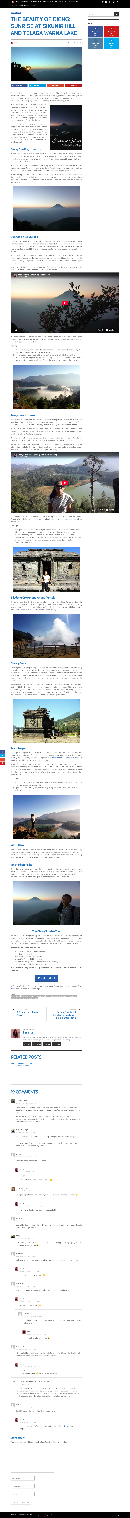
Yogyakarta (16, 13)
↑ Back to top (114, 1515)
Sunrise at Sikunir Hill (18, 998)
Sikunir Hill (72, 996)
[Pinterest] (110, 2)
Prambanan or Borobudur (63, 757)
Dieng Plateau (41, 996)
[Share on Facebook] (71, 43)
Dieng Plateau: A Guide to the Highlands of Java (21, 1065)
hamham (19, 1254)
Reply (34, 1103)
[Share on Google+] (77, 43)
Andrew (19, 1218)
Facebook (38, 1044)
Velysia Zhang (21, 1101)
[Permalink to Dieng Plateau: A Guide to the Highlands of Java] (22, 1074)
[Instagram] (106, 2)
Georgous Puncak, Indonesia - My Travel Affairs (30, 1382)
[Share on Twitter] (74, 43)
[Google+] (102, 2)
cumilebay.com (22, 1188)
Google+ (68, 1040)
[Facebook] (99, 2)
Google (47, 1044)
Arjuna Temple (15, 996)
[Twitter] (113, 2)
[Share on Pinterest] (81, 43)
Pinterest (57, 1044)
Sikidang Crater (63, 996)
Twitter (28, 1044)
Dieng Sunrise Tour (52, 996)
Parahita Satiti (22, 1130)
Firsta (22, 1169)
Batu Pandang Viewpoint (28, 996)
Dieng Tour (63, 1426)
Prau (18, 1236)
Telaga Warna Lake (31, 998)
